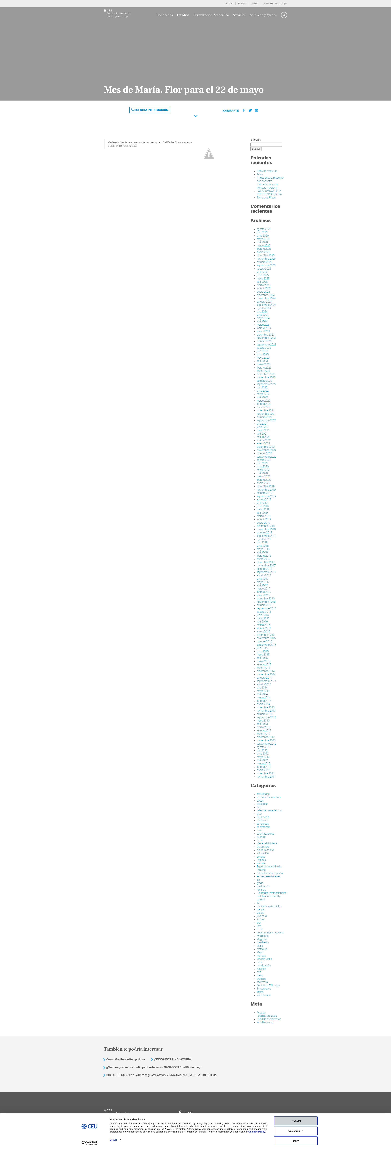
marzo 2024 (263, 324)
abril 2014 (262, 694)
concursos (263, 823)
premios (261, 978)
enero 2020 (263, 483)
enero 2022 (263, 407)
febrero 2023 (264, 367)
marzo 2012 (263, 763)
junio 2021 (263, 426)
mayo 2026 (263, 238)
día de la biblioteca (267, 843)
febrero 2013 (264, 730)
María (260, 945)
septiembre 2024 (266, 304)
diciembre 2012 (266, 737)
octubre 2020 (264, 453)
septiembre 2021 (266, 420)
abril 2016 (262, 621)
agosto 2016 (264, 611)
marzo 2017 (263, 588)
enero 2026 (263, 252)
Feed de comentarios (269, 1019)
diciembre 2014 (266, 671)
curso (260, 840)
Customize (294, 1131)
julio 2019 (262, 502)
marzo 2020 (263, 476)
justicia (260, 912)
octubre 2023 (264, 341)
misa (259, 962)
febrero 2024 (264, 328)
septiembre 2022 (266, 384)
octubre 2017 (264, 568)
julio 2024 (262, 311)
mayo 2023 (263, 357)
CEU (259, 813)
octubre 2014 (264, 677)
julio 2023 (262, 351)
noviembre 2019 (266, 489)
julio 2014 (262, 687)
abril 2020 (262, 473)
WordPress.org (265, 1022)
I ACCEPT (296, 1121)
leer (259, 922)
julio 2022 (262, 387)
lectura (260, 919)
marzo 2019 (263, 516)
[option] (195, 54)
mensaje (262, 955)
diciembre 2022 (266, 374)
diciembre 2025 (266, 255)
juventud (262, 916)
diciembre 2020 (266, 446)
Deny (296, 1141)
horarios (261, 889)
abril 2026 (262, 242)
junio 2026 (263, 235)
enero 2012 (263, 770)
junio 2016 (263, 615)
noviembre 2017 (266, 565)
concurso (262, 820)
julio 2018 (262, 542)
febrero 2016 (264, 628)
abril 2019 (262, 512)
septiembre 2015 (266, 644)
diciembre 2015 (266, 634)
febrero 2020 (264, 479)
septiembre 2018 (266, 535)
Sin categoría (264, 988)
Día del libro (263, 846)
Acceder (261, 1012)
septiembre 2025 (266, 265)
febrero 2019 (264, 519)
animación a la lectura (269, 797)
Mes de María (264, 958)
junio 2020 (263, 466)
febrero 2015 (264, 664)
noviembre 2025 (266, 258)
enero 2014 (263, 704)
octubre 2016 (264, 605)
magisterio (263, 935)
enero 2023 (263, 370)
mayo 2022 (263, 393)
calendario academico (269, 810)
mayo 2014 (263, 690)
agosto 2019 (264, 499)
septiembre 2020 (266, 456)
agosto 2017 (264, 575)
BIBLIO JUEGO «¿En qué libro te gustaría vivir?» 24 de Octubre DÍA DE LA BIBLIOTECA (161, 1075)
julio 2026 (262, 232)
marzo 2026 (263, 245)
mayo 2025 (263, 278)
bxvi (259, 807)
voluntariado (264, 995)
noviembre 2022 (266, 377)
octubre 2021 (264, 417)
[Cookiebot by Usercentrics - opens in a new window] (89, 1143)
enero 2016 (263, 631)
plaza (260, 975)
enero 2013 (263, 733)
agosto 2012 (264, 747)
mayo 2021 (263, 430)
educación (263, 853)
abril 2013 (262, 723)
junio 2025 (263, 275)
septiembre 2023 (266, 344)
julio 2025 (262, 271)
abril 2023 (262, 360)
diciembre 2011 (266, 773)
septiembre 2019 (266, 496)
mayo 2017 (263, 582)
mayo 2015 (263, 654)
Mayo (260, 952)
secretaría (262, 982)
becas (260, 800)
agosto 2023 (264, 347)
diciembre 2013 (266, 707)
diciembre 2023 (266, 334)
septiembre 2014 (266, 681)
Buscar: (255, 139)
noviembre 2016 (266, 601)
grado (260, 883)
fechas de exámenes (268, 876)
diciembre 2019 (266, 486)
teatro (260, 991)
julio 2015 (262, 648)
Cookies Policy (256, 1131)
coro (259, 830)
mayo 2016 (263, 618)
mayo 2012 (263, 756)
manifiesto (263, 942)
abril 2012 (262, 760)
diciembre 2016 (266, 598)
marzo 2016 (263, 624)
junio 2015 (263, 651)
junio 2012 (263, 753)
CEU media (263, 817)
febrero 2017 (264, 591)
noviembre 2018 (266, 529)
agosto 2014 (264, 684)
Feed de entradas (267, 1015)
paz (259, 972)
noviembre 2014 (266, 674)
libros (260, 929)
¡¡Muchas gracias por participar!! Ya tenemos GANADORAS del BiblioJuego (154, 1067)
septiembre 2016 (266, 608)
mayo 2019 (263, 509)
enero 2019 (263, 522)
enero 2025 (263, 291)
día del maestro (265, 850)
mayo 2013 (263, 720)
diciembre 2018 (266, 525)
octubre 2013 (264, 714)
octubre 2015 (264, 641)
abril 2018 (262, 552)
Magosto (262, 939)
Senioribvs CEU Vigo (268, 985)
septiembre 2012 (266, 743)
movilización (264, 965)
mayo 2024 (263, 318)
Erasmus (262, 859)
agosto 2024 (264, 308)
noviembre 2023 (266, 337)
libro (259, 925)
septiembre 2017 (266, 572)
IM (258, 902)
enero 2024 (263, 331)
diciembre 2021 (266, 410)
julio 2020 (262, 463)
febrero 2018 (264, 555)
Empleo (261, 856)
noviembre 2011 (266, 776)
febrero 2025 (264, 288)
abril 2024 (262, 321)
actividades (263, 793)
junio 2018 (263, 545)
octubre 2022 (264, 380)
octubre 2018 (264, 532)
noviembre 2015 (266, 638)
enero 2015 (263, 667)
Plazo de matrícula (267, 171)
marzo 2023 (263, 364)
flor (258, 879)
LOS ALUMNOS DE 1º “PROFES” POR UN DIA (269, 192)
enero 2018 (263, 558)
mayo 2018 (263, 549)
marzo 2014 (263, 697)
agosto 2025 (264, 268)
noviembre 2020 (266, 450)
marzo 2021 (263, 436)
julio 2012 (262, 750)
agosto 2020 (264, 459)
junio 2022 (263, 390)
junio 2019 (263, 506)
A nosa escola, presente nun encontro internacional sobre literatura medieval (270, 182)
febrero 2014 (264, 700)
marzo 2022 (263, 400)
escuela (261, 863)
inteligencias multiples (269, 906)
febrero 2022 (264, 403)
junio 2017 (263, 578)
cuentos (261, 836)
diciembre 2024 (266, 295)
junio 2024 (263, 314)
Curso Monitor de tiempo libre (125, 1059)
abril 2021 (262, 433)
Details (113, 1139)
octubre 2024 (264, 301)
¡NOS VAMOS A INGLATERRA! (173, 1059)
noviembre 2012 (266, 740)
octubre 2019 (264, 492)
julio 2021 (262, 423)
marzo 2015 (263, 661)
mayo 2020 (263, 469)
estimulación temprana (270, 873)
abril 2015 (262, 657)
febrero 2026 (264, 248)
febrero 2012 (264, 766)
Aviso (260, 174)
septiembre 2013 (266, 717)
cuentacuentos (265, 833)
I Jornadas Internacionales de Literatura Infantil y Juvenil (271, 896)
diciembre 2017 (266, 562)
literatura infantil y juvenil (270, 932)
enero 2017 (263, 595)
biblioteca (262, 803)
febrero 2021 (264, 440)
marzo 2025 (263, 285)
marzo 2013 (263, 727)
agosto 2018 (264, 539)
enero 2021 (263, 443)
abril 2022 (262, 397)
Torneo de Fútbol (266, 197)
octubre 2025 (264, 262)
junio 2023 (263, 354)
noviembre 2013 (266, 710)
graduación (263, 886)
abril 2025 (262, 281)
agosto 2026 (264, 229)
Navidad (261, 968)
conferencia (263, 826)
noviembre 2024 (266, 298)
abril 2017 (262, 585)
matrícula (262, 949)
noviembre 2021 (266, 413)
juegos (260, 909)
